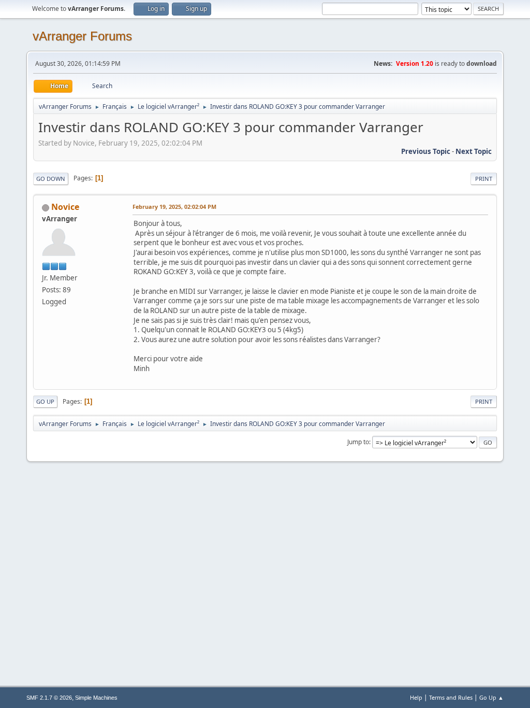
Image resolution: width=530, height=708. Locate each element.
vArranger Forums (82, 36)
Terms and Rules (451, 697)
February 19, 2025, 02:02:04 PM (174, 206)
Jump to (358, 441)
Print (483, 178)
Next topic (473, 151)
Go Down (50, 178)
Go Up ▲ (491, 697)
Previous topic (425, 151)
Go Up (45, 401)
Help (416, 697)
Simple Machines (96, 698)
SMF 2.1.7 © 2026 (49, 698)
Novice (65, 207)
